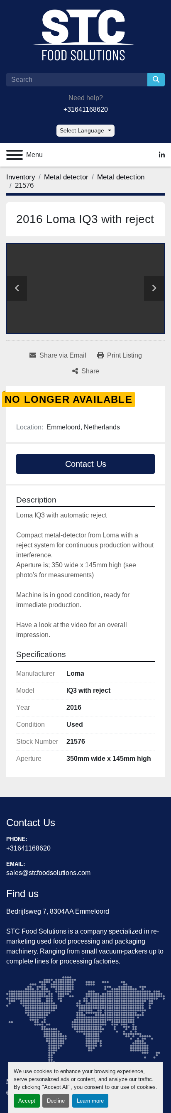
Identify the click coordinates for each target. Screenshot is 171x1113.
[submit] (156, 79)
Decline (56, 1101)
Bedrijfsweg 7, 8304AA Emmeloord (57, 911)
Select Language (82, 130)
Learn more (90, 1101)
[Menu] (14, 155)
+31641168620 (86, 109)
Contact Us (85, 463)
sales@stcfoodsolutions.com (48, 872)
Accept (26, 1101)
